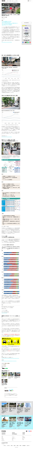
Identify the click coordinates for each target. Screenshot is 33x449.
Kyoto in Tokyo (3, 440)
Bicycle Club (11, 410)
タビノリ (13, 440)
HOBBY (23, 432)
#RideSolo (5, 363)
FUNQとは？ (5, 445)
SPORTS (13, 410)
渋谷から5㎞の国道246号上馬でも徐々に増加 (6, 22)
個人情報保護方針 (24, 445)
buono (12, 439)
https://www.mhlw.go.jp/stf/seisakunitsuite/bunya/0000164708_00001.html (10, 358)
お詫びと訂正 (28, 445)
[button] (14, 414)
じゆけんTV (3, 439)
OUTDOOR (3, 432)
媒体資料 (14, 445)
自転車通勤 (8, 363)
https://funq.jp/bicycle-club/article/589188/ (7, 42)
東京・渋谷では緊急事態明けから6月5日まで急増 (6, 21)
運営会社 (12, 445)
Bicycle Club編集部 (11, 389)
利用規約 (20, 445)
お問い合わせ (8, 445)
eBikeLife (23, 439)
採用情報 (17, 445)
